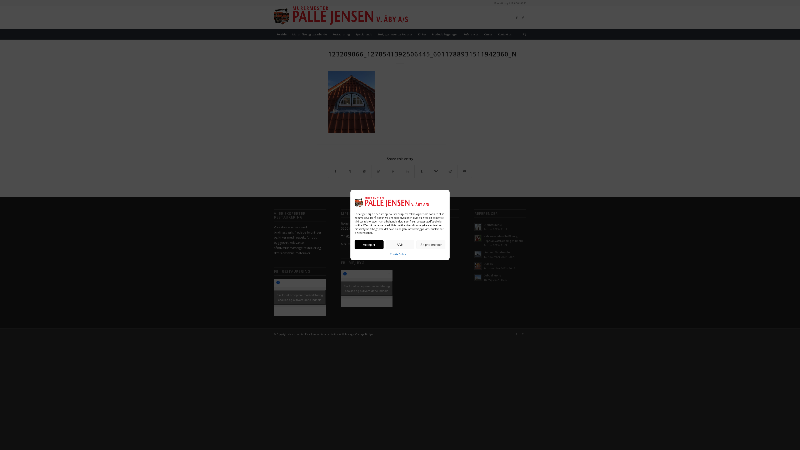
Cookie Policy (398, 254)
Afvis (400, 244)
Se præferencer (431, 244)
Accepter (369, 244)
